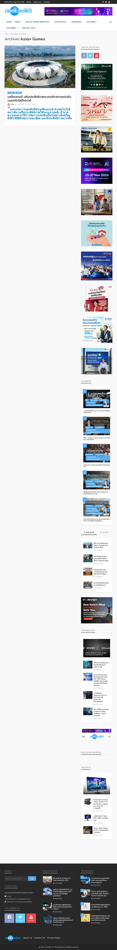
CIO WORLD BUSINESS (23, 902)
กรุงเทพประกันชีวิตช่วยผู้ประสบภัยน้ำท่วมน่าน (101, 584)
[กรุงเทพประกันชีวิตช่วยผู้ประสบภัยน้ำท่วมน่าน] (87, 585)
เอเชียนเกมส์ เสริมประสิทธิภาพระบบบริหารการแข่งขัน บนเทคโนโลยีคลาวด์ (39, 98)
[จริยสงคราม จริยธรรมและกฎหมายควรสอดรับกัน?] (96, 453)
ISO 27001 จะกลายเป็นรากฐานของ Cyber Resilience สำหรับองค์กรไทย (101, 712)
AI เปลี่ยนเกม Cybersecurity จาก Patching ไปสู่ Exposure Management (100, 697)
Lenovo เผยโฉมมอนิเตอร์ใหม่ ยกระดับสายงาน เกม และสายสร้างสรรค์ (96, 791)
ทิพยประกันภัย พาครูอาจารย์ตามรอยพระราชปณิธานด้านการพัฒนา (100, 572)
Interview (76, 22)
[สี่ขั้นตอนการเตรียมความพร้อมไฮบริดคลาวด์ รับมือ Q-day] (87, 664)
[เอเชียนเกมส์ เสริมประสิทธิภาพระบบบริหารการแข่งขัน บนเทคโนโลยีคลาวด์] (40, 67)
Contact (47, 2)
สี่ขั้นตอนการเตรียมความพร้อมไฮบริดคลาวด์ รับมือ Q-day (101, 665)
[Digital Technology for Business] (19, 11)
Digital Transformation (37, 22)
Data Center (91, 508)
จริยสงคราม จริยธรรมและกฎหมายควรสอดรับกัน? (96, 466)
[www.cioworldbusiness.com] (13, 938)
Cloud (11, 92)
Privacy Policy (53, 937)
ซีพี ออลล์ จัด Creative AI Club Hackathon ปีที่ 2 (61, 879)
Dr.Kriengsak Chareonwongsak (93, 431)
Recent (105, 532)
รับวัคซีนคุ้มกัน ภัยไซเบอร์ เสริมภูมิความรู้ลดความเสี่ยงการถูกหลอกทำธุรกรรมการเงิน (100, 918)
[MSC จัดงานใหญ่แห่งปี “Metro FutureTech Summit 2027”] (87, 545)
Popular (89, 532)
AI (87, 400)
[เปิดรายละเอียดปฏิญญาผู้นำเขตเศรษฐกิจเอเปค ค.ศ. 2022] (85, 906)
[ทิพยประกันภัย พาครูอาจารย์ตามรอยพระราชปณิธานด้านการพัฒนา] (87, 571)
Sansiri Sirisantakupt (94, 405)
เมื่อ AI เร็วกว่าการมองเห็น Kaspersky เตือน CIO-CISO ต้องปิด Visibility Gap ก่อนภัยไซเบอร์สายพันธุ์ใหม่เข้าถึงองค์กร (101, 680)
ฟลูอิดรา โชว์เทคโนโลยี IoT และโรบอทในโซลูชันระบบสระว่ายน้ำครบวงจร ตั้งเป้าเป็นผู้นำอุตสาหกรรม (62, 892)
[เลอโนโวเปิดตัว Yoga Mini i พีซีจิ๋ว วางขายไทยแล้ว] (87, 818)
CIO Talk (103, 400)
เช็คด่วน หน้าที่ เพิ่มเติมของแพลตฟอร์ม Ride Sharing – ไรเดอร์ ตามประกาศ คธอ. (100, 893)
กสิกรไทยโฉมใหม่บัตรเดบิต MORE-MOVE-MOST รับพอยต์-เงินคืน (101, 558)
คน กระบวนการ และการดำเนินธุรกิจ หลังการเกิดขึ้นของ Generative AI (100, 880)
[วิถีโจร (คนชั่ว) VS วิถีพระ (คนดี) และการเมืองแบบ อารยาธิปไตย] (96, 426)
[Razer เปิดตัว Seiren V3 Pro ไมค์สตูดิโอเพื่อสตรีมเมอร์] (87, 830)
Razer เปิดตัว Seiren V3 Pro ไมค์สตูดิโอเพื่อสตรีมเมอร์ (101, 830)
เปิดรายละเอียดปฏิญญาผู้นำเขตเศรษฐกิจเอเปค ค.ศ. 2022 (100, 906)
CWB (12, 104)
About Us (37, 2)
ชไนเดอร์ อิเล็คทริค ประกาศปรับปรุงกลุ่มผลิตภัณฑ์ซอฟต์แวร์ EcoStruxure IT (63, 920)
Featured (91, 22)
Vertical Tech (28, 28)
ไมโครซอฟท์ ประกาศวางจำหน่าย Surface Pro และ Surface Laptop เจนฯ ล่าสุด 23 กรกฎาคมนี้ (101, 804)
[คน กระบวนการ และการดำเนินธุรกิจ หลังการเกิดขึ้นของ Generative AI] (85, 880)
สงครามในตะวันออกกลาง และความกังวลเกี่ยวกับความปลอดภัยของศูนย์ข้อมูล (96, 520)
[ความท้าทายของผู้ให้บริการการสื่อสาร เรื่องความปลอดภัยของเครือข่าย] (47, 907)
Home (28, 2)
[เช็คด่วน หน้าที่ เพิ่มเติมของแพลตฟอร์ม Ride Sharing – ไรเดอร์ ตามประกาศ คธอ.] (85, 893)
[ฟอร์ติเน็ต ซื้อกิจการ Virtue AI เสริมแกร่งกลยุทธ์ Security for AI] (96, 648)
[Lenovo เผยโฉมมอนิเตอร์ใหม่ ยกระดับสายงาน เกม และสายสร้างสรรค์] (96, 785)
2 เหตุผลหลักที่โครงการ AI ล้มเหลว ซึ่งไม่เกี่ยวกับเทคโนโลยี (96, 411)
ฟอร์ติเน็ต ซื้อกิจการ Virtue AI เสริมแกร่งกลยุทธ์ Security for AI (95, 654)
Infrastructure (92, 511)
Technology (60, 22)
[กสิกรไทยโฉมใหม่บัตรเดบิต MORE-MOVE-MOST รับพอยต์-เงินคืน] (87, 558)
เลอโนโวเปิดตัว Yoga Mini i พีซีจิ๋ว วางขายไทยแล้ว (101, 818)
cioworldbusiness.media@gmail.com (18, 899)
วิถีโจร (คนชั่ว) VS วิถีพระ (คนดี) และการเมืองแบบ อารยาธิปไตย (96, 439)
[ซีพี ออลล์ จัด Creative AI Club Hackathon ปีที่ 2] (47, 880)
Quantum (90, 484)
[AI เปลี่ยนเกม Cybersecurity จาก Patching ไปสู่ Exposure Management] (87, 695)
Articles (94, 400)
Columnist (11, 28)
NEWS (17, 22)
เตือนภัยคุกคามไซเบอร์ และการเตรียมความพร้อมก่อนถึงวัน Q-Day (95, 493)
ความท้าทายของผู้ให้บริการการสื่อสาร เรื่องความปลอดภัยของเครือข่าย (62, 907)
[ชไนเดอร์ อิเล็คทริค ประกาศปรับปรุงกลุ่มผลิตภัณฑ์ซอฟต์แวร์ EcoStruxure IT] (47, 920)
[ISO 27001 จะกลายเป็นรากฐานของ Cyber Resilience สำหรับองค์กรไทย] (87, 711)
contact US (39, 937)
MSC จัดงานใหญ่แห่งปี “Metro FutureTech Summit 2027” (101, 545)
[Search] (110, 22)
